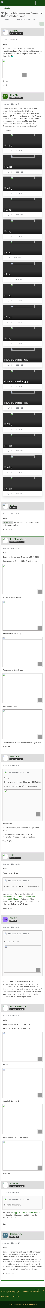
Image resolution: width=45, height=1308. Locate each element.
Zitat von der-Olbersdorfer (18, 772)
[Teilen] (41, 24)
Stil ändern (39, 1290)
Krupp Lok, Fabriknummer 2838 (25, 1212)
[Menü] (41, 3)
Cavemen (8, 522)
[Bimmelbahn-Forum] (18, 3)
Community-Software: (22, 1304)
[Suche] (29, 3)
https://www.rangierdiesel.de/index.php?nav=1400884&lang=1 (19, 897)
